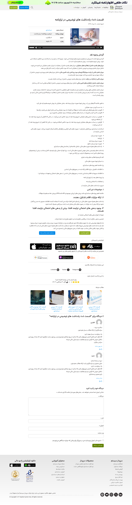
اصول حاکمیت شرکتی (117, 482)
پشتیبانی (90, 7)
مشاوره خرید (13, 7)
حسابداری (49, 30)
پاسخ (100, 349)
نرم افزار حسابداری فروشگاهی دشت (84, 466)
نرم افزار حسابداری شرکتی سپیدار (85, 464)
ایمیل (101, 426)
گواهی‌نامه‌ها (119, 469)
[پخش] (101, 48)
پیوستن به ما (119, 474)
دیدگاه (101, 396)
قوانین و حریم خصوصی (116, 485)
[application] (66, 48)
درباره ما (77, 7)
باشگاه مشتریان (24, 7)
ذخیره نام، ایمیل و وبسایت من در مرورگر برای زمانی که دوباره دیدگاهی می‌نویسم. (76, 441)
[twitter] (116, 494)
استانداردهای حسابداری (58, 474)
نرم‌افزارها (105, 7)
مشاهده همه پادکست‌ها (47, 233)
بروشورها (120, 472)
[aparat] (102, 494)
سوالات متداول (118, 466)
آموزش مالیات (61, 480)
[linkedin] (120, 494)
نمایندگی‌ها (98, 7)
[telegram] (107, 494)
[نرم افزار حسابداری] (116, 7)
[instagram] (111, 494)
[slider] (32, 47)
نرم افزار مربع (119, 477)
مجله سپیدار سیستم (59, 464)
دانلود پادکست (85, 233)
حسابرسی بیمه (60, 466)
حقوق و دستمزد (60, 477)
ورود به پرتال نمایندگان (116, 480)
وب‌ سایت (101, 433)
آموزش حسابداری (60, 472)
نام (102, 418)
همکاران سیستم (118, 464)
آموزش (84, 7)
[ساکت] (36, 48)
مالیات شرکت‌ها (60, 469)
